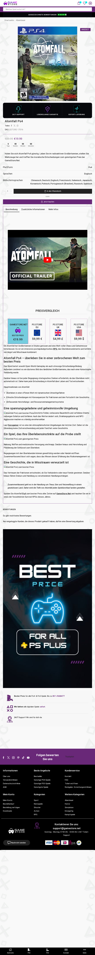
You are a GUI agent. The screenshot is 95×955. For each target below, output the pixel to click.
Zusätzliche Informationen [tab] (33, 209)
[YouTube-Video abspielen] (47, 260)
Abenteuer (20, 20)
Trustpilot (69, 756)
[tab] (11, 209)
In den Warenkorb (54, 191)
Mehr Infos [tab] (53, 209)
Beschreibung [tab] (12, 209)
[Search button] (90, 9)
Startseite (9, 20)
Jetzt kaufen (48, 202)
